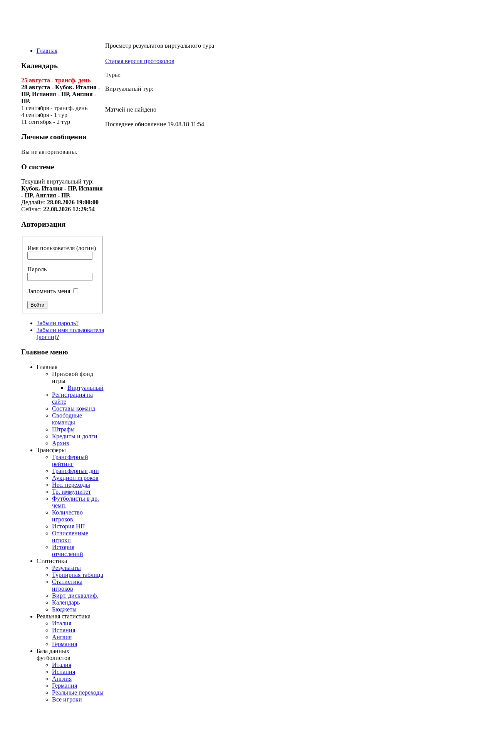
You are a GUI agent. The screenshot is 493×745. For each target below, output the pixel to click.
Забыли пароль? (58, 323)
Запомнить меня (48, 291)
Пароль (37, 269)
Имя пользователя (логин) (61, 248)
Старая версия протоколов (139, 61)
